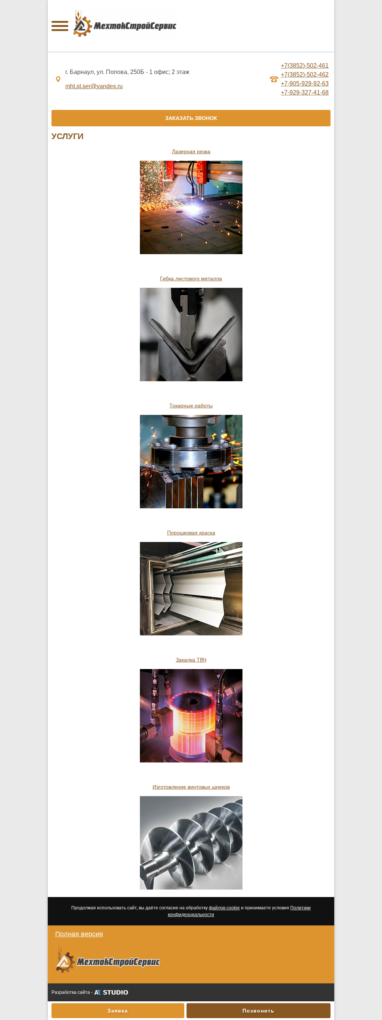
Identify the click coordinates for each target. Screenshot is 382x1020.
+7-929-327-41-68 (305, 92)
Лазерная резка (191, 151)
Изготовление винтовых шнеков (191, 787)
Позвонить (258, 1011)
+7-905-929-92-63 (305, 83)
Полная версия (79, 934)
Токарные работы (191, 406)
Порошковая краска (191, 533)
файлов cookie (224, 907)
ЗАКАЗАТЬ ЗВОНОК (191, 118)
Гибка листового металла (191, 278)
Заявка (117, 1011)
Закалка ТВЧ (191, 660)
